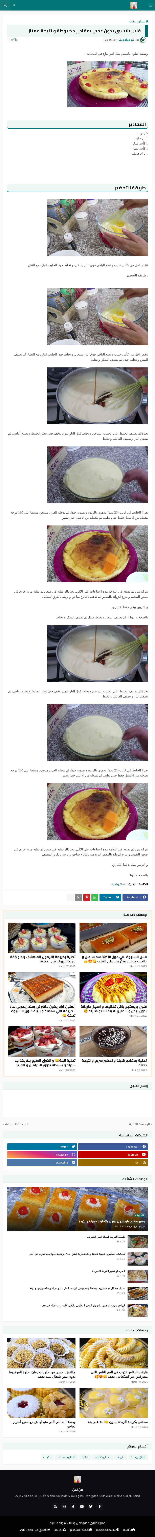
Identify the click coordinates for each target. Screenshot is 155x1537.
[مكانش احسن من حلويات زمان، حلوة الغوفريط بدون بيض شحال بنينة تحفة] (41, 1353)
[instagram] (64, 1506)
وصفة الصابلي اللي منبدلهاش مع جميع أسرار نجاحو (44, 1424)
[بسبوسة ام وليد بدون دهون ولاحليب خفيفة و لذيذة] (77, 1209)
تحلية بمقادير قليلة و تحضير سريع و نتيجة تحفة (114, 1062)
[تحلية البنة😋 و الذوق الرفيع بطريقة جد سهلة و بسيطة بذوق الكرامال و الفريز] (41, 1041)
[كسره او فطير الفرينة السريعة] (138, 1276)
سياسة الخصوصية (106, 1530)
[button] (150, 5)
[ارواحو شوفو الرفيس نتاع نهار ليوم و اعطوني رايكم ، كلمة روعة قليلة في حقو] (138, 1310)
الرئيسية (127, 1530)
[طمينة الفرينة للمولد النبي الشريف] (138, 1241)
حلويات (121, 1457)
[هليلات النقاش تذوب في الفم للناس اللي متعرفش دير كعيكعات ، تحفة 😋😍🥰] (114, 1353)
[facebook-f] (99, 1506)
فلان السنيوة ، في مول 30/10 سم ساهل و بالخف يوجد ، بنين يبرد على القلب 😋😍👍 (114, 959)
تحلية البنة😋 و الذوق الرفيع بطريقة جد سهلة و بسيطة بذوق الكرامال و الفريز (45, 1062)
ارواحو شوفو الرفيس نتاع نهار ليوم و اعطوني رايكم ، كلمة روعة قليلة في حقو (83, 1305)
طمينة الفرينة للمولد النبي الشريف (106, 1236)
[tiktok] (73, 1506)
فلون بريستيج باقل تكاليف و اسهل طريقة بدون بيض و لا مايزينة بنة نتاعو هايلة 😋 (114, 1008)
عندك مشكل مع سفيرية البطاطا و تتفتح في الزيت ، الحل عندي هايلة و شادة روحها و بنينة (77, 1288)
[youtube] (82, 1506)
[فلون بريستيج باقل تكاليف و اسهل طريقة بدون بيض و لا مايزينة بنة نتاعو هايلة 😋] (113, 987)
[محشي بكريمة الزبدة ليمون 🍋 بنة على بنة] (114, 1403)
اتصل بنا (58, 1530)
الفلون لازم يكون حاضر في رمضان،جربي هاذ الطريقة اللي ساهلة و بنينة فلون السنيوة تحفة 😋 (42, 1011)
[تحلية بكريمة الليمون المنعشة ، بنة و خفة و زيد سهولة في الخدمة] (41, 938)
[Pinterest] (86, 897)
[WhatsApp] (94, 897)
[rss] (55, 1506)
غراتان (85, 1457)
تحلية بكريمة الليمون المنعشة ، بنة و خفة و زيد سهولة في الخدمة (42, 959)
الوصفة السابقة (17, 1124)
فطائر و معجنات (66, 1457)
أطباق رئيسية (138, 1457)
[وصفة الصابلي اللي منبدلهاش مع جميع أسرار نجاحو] (41, 1403)
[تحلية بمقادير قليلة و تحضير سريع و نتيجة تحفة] (113, 1041)
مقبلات (47, 1457)
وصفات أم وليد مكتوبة (62, 1522)
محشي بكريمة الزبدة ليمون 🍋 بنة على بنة (118, 1422)
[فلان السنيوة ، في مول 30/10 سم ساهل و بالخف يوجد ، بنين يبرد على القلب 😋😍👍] (113, 938)
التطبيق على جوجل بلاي (33, 1530)
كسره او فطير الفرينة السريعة (108, 1271)
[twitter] (90, 1506)
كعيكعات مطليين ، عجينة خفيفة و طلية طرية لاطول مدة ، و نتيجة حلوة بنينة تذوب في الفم (77, 1253)
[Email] (78, 897)
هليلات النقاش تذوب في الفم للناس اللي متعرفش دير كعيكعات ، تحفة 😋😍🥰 (119, 1374)
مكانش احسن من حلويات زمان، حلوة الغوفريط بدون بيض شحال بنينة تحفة (42, 1374)
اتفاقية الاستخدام (80, 1530)
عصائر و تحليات (137, 21)
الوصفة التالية (139, 1124)
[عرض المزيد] (70, 897)
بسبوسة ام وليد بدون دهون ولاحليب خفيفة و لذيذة (112, 1221)
